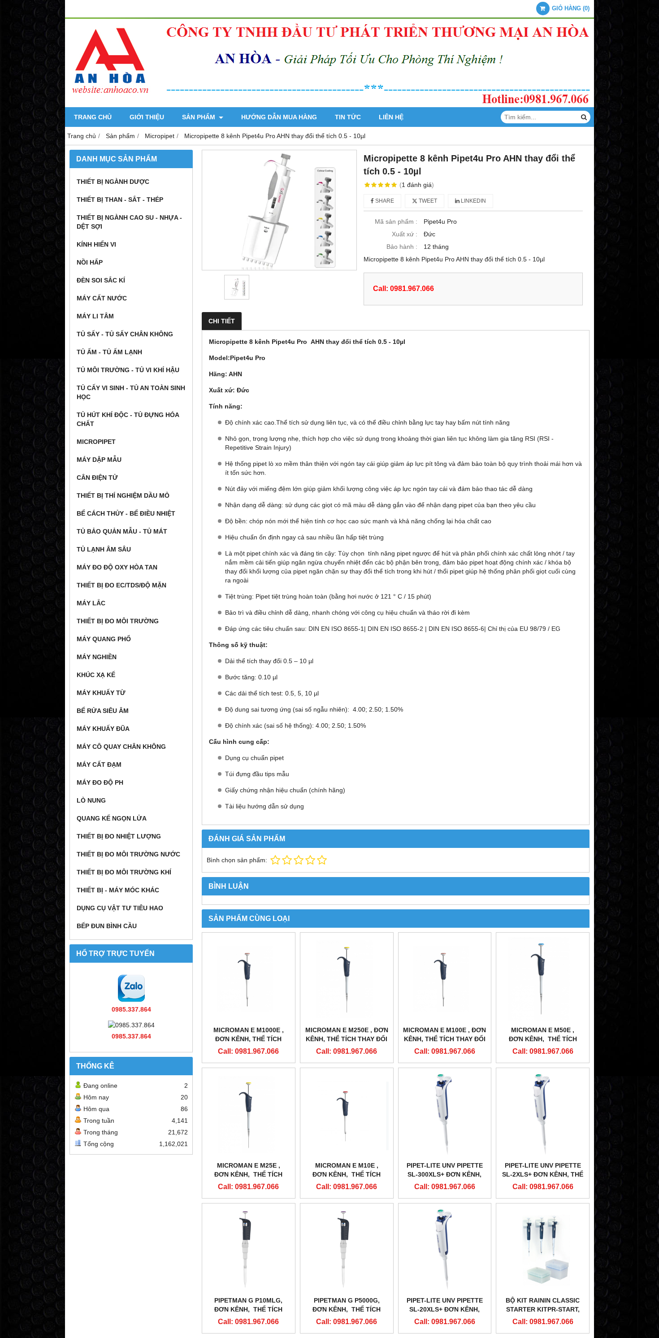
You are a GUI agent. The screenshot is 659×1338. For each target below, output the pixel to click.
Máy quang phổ (104, 639)
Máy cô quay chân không (121, 746)
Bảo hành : (401, 246)
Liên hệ (391, 117)
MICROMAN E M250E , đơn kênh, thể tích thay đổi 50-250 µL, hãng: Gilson (346, 1038)
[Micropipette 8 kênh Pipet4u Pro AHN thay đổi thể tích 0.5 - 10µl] (279, 210)
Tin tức (348, 117)
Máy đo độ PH (100, 782)
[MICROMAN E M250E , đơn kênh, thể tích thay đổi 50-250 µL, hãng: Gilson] (347, 979)
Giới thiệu (147, 117)
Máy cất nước (102, 298)
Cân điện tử (97, 477)
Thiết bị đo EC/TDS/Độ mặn (121, 585)
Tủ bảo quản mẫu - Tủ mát (122, 531)
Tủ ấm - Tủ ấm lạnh (109, 352)
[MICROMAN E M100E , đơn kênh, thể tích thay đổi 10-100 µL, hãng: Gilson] (445, 979)
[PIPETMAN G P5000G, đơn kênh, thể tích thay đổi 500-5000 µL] (347, 1250)
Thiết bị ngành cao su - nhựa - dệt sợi (129, 222)
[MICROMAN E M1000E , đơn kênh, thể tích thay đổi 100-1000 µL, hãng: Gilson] (248, 979)
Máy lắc (91, 603)
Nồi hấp (90, 262)
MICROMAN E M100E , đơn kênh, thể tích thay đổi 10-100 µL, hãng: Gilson (444, 1038)
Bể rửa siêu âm (103, 710)
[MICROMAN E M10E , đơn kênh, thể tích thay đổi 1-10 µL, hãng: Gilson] (347, 1114)
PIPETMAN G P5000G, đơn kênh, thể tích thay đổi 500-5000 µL (347, 1309)
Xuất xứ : (404, 234)
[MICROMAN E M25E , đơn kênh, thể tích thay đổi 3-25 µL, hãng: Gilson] (248, 1114)
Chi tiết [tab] (221, 321)
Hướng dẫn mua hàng (279, 117)
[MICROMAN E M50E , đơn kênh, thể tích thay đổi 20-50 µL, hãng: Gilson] (543, 979)
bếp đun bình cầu (107, 926)
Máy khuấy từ (101, 692)
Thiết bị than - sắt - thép (120, 199)
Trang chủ (93, 117)
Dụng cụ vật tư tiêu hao (120, 908)
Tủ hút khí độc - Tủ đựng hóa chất (128, 419)
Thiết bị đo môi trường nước (128, 854)
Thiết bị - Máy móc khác (118, 890)
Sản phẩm (199, 117)
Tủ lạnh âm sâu (104, 549)
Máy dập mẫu (99, 459)
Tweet (427, 201)
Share (384, 201)
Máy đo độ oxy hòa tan (117, 567)
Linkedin (473, 201)
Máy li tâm (95, 316)
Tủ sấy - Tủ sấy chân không (125, 334)
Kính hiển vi (96, 244)
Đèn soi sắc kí (101, 280)
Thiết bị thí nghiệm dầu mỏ (123, 495)
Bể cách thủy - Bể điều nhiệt (126, 513)
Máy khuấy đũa (103, 728)
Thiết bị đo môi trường (118, 621)
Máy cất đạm (99, 764)
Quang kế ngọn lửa (112, 818)
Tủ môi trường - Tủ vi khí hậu (128, 370)
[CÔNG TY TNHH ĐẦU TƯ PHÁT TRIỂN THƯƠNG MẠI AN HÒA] (329, 105)
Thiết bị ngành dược (113, 181)
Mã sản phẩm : (396, 221)
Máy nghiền (97, 656)
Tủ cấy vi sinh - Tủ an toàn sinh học (131, 392)
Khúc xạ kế (96, 674)
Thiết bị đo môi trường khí (124, 872)
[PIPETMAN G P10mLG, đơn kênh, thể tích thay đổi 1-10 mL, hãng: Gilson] (248, 1250)
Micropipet (96, 441)
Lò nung (91, 800)
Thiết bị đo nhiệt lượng (119, 836)
